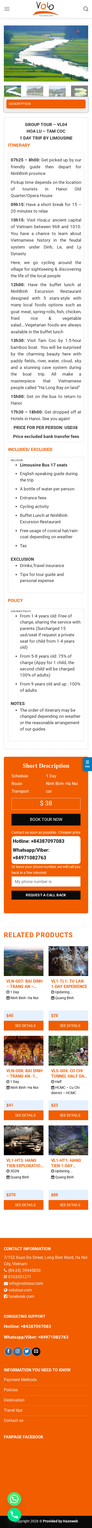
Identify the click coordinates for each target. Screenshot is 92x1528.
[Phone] (14, 1515)
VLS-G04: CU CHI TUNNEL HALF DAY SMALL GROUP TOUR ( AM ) (69, 1073)
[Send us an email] (36, 1351)
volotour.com (20, 1290)
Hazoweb (70, 1521)
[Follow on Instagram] (18, 1351)
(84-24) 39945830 (24, 1270)
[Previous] (12, 53)
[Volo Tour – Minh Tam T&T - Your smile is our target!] (46, 9)
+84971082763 (29, 858)
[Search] (85, 8)
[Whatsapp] (14, 1499)
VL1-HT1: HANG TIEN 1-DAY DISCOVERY (66, 1163)
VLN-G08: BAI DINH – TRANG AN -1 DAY (24, 1073)
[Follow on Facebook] (8, 1351)
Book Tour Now (46, 819)
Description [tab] (20, 104)
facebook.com (21, 1296)
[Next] (80, 53)
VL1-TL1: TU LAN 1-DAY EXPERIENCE (69, 984)
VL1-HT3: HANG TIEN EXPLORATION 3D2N (24, 1163)
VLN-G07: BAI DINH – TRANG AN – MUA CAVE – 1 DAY (24, 984)
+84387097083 (47, 841)
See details (25, 1026)
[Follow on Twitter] (27, 1351)
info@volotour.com (26, 1283)
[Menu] (7, 9)
